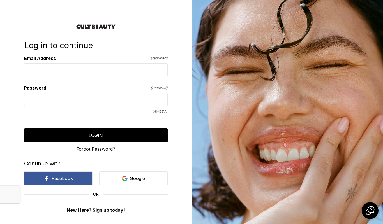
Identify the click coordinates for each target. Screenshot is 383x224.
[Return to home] (96, 26)
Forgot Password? (95, 149)
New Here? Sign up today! (96, 210)
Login (96, 135)
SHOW (160, 111)
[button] (370, 210)
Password (96, 88)
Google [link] (137, 178)
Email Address (96, 58)
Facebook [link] (62, 178)
